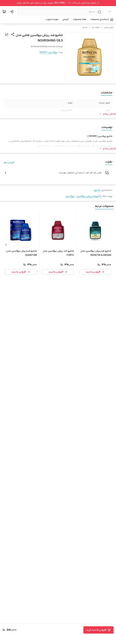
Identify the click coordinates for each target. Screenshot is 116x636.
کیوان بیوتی (109, 27)
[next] (6, 245)
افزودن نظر (9, 162)
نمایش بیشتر (109, 113)
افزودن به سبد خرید (96, 629)
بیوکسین (70, 196)
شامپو (85, 27)
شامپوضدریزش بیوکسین (89, 196)
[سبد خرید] (4, 12)
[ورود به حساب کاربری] (12, 12)
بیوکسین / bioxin (48, 52)
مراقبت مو (96, 27)
